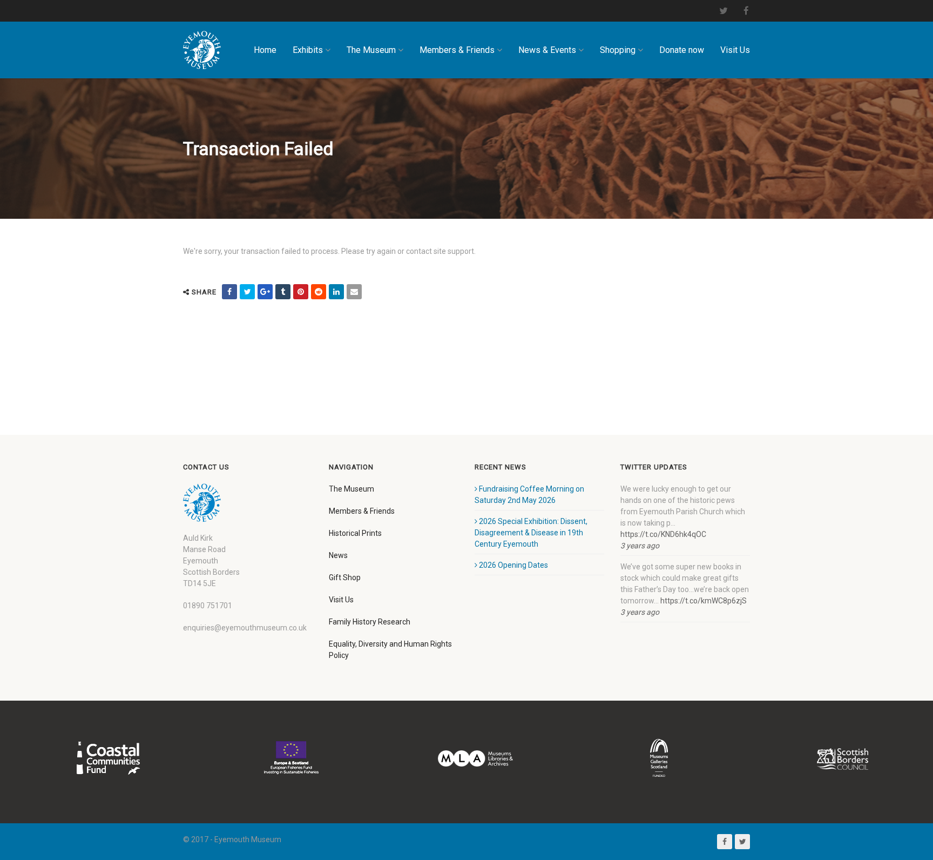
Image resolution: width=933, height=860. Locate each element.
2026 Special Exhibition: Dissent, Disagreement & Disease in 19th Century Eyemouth (531, 532)
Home (265, 50)
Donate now (681, 50)
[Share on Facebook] (229, 291)
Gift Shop (345, 577)
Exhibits (308, 50)
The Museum (371, 50)
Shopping (617, 50)
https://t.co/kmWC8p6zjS (703, 600)
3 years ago (639, 545)
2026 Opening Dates (513, 565)
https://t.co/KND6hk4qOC (663, 534)
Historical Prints (355, 533)
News (338, 555)
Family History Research (369, 621)
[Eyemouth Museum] (202, 50)
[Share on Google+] (265, 291)
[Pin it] (300, 291)
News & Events (547, 50)
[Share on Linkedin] (336, 291)
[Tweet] (247, 291)
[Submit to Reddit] (318, 291)
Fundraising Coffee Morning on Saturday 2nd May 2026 (529, 495)
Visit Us (735, 50)
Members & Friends (457, 50)
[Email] (354, 291)
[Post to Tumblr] (282, 291)
